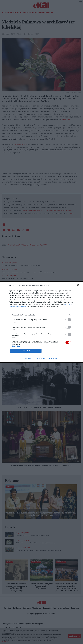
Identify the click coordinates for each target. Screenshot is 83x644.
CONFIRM (26, 351)
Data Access (41, 358)
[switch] (68, 319)
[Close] (79, 286)
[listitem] (41, 315)
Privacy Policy (53, 358)
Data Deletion (29, 358)
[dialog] (41, 322)
